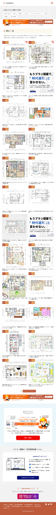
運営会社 (6, 504)
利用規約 (11, 504)
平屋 (14, 13)
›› (34, 391)
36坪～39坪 (7, 13)
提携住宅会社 (38, 506)
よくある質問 (7, 506)
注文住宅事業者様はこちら (17, 506)
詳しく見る (28, 438)
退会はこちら (7, 508)
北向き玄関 (13, 16)
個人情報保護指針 (19, 504)
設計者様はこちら (29, 506)
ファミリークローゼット (36, 13)
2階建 (20, 13)
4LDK (26, 13)
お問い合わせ (37, 504)
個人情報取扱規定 (28, 504)
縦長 (46, 13)
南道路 (5, 16)
